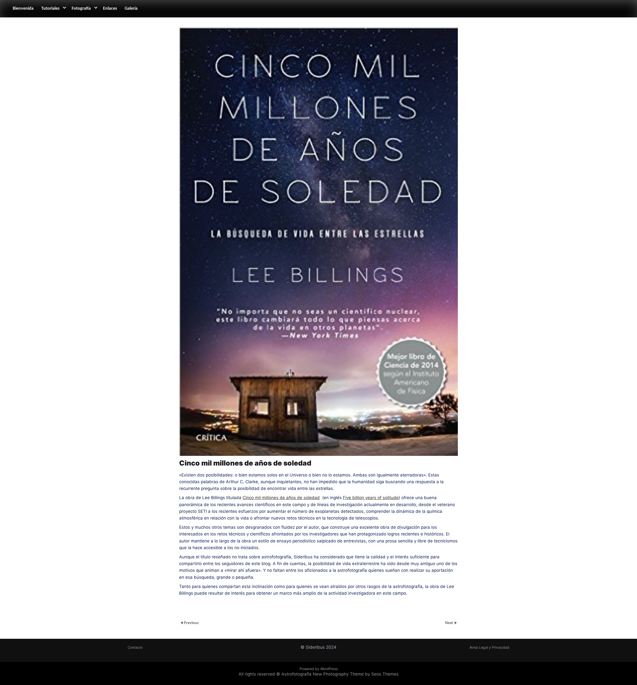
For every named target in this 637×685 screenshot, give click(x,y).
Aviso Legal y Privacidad (489, 647)
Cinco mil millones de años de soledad (281, 497)
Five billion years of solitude (371, 497)
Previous (191, 623)
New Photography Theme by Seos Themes (356, 674)
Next (449, 623)
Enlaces (110, 8)
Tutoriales (50, 8)
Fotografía (81, 8)
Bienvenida (23, 8)
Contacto (135, 647)
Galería (131, 8)
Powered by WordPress (319, 669)
